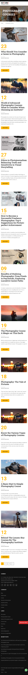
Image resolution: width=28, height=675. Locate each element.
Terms (2, 672)
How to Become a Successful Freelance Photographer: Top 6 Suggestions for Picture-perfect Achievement (13, 220)
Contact (2, 607)
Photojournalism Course (5, 616)
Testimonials (3, 595)
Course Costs (3, 621)
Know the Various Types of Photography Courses (13, 434)
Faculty (2, 597)
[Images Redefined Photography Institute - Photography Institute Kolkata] (5, 4)
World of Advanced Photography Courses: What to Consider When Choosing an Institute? (13, 106)
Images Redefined (5, 58)
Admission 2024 (23, 622)
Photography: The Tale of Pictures (13, 383)
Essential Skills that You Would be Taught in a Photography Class (13, 660)
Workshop (3, 623)
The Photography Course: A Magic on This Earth (13, 332)
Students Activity (4, 602)
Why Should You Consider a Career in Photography (14, 53)
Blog (2, 593)
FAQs (2, 626)
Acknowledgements (5, 630)
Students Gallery (4, 605)
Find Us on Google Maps (6, 633)
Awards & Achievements (6, 600)
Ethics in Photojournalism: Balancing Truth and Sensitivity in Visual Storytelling (14, 163)
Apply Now (3, 628)
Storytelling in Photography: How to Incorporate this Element (13, 657)
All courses (3, 614)
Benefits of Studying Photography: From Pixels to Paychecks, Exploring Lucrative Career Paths (14, 277)
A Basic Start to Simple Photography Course (12, 485)
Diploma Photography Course (7, 619)
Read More (5, 70)
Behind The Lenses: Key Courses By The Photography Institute (13, 540)
